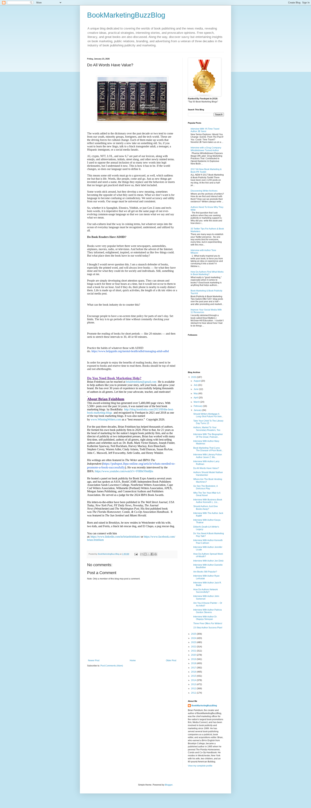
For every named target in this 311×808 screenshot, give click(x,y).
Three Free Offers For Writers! (207, 623)
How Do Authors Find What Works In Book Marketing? (207, 273)
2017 (194, 667)
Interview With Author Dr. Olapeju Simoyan (205, 617)
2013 (194, 684)
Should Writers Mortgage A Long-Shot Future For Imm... (208, 415)
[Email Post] (136, 554)
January (198, 410)
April (196, 397)
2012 (194, 688)
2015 (194, 676)
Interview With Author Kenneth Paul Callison (208, 541)
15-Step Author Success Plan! (207, 627)
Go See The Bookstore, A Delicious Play (205, 487)
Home (133, 660)
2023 (194, 642)
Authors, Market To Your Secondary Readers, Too (206, 428)
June (196, 389)
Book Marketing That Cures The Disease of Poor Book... (208, 449)
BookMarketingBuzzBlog (126, 15)
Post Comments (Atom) (111, 665)
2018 (194, 663)
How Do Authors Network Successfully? (205, 590)
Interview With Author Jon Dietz (208, 561)
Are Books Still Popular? (205, 571)
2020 (194, 655)
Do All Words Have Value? (206, 468)
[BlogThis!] (145, 554)
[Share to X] (148, 554)
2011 (194, 693)
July (196, 385)
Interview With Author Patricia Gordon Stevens (207, 611)
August (197, 381)
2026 (194, 377)
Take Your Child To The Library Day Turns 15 (208, 422)
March (197, 402)
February (198, 406)
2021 (194, 651)
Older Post (171, 660)
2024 (194, 638)
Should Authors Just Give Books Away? (205, 507)
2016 (194, 672)
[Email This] (142, 554)
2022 (194, 646)
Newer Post (93, 660)
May (196, 393)
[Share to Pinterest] (155, 554)
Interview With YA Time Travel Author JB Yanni (205, 130)
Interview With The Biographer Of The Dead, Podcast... (208, 435)
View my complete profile (200, 766)
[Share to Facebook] (152, 554)
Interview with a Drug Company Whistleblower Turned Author (206, 148)
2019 (194, 659)
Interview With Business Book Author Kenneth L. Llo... (207, 500)
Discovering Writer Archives (204, 191)
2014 (194, 680)
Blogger (168, 785)
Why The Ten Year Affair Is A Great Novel (206, 494)
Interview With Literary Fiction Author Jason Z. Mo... (207, 455)
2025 (194, 634)
